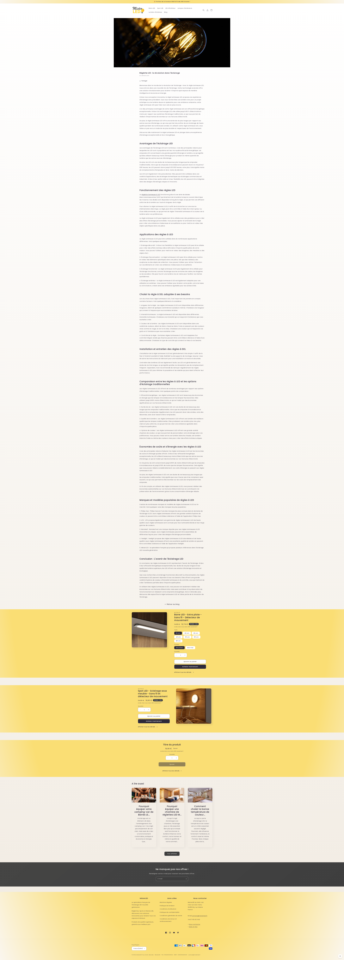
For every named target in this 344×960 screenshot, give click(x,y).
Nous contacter (194, 924)
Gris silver (179, 648)
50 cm (187, 637)
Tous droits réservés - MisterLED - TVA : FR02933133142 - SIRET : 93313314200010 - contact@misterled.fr (171, 955)
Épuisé (172, 764)
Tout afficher (172, 854)
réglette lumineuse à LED (151, 195)
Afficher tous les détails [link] (171, 771)
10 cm (178, 633)
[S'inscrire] (186, 879)
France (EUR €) (138, 948)
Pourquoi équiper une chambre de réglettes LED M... (172, 810)
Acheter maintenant (190, 667)
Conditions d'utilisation (168, 909)
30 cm (196, 633)
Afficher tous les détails (183, 672)
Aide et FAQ (193, 927)
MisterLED (139, 955)
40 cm (178, 637)
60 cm (196, 637)
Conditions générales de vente (171, 916)
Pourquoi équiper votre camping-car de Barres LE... (143, 810)
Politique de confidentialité (169, 912)
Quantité (177, 651)
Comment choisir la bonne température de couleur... (200, 810)
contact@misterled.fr (199, 916)
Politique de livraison (167, 906)
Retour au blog (173, 604)
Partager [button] (144, 81)
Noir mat (190, 648)
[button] (204, 10)
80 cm (178, 641)
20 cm (187, 633)
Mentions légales (166, 902)
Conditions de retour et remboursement (168, 920)
